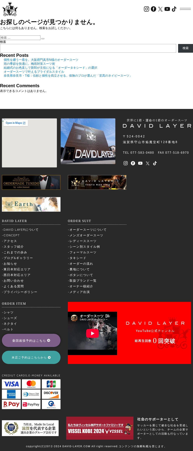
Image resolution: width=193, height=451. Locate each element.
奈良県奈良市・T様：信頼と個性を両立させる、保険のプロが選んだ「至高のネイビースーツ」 (68, 75)
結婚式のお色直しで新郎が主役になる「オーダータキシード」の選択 (50, 67)
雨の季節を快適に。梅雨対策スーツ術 (29, 63)
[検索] (42, 38)
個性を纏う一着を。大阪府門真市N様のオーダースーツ (41, 59)
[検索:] (20, 37)
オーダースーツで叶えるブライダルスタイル (34, 71)
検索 (3, 41)
